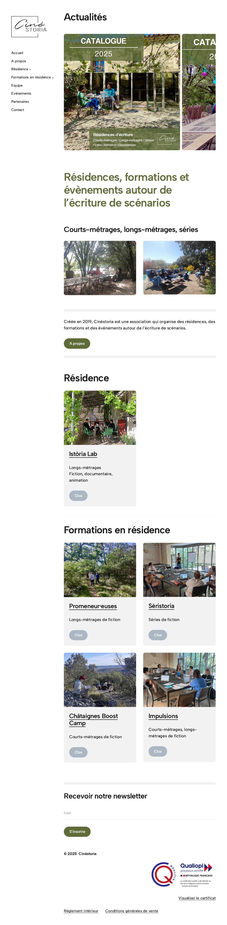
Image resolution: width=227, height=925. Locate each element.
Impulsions (163, 716)
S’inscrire (77, 831)
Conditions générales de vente (131, 911)
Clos (78, 495)
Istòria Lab (83, 454)
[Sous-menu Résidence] (30, 69)
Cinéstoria (87, 853)
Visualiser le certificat (196, 898)
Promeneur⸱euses (93, 606)
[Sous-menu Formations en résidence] (53, 77)
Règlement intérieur (81, 911)
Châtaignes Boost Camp (93, 719)
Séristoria (161, 606)
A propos (77, 343)
